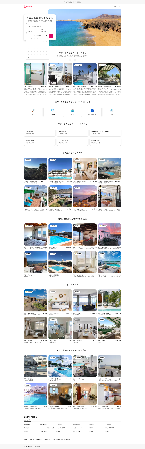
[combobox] (40, 26)
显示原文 (79, 2)
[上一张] (70, 60)
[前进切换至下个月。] (46, 35)
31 (28, 57)
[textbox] (33, 31)
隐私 (36, 446)
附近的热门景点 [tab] (27, 420)
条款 (39, 446)
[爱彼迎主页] (28, 6)
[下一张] (75, 60)
